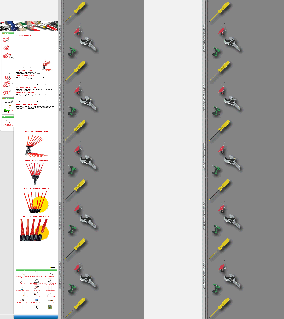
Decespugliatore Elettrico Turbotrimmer (22, 290)
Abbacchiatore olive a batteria (50, 290)
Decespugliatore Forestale (50, 302)
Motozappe (6, 77)
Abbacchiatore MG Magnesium (36, 309)
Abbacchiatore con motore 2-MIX (36, 276)
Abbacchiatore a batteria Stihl (22, 296)
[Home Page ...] (29, 31)
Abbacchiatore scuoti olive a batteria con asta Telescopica (36, 284)
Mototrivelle (6, 76)
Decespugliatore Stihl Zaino (36, 296)
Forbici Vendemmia (36, 290)
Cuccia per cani (6, 47)
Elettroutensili (5, 51)
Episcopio (4, 52)
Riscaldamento (6, 89)
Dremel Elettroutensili (7, 50)
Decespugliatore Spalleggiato (6, 67)
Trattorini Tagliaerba (7, 83)
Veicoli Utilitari (6, 84)
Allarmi (4, 35)
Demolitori (5, 48)
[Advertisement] (12, 10)
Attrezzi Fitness (6, 38)
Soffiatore (6, 80)
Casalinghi (5, 43)
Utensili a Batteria (6, 93)
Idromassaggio (6, 55)
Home (32, 317)
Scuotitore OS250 (22, 283)
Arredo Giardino (6, 36)
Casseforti (5, 44)
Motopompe (6, 73)
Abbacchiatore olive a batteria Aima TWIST (22, 277)
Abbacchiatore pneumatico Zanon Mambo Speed (22, 303)
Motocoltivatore (7, 72)
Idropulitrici (5, 56)
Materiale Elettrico (6, 87)
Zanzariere (5, 94)
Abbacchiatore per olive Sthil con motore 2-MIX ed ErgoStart (8, 120)
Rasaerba (6, 79)
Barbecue (5, 39)
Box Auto (4, 40)
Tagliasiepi (6, 82)
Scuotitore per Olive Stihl (50, 296)
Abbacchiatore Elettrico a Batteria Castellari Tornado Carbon (50, 284)
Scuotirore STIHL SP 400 (22, 309)
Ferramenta (5, 53)
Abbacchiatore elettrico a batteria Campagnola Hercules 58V (36, 303)
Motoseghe (6, 75)
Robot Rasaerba (6, 90)
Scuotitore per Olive (6, 91)
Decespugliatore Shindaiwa (50, 276)
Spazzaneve (6, 81)
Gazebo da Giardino (6, 54)
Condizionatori (5, 46)
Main (36, 317)
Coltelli (4, 45)
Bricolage (5, 41)
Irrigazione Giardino (6, 57)
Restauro (5, 88)
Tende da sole (5, 92)
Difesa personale (6, 49)
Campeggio (5, 42)
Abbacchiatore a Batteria (50, 309)
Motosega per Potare (8, 74)
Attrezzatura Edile (6, 37)
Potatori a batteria (7, 78)
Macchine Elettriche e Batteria (7, 86)
